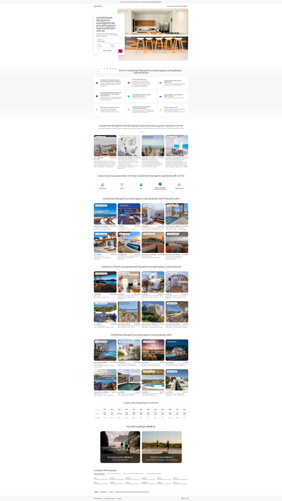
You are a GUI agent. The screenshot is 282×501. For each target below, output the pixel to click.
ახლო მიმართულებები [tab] (99, 473)
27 (107, 68)
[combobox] (109, 41)
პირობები (119, 498)
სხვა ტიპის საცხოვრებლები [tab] (113, 473)
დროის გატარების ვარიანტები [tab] (153, 473)
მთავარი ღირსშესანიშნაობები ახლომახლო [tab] (133, 473)
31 (98, 71)
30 (116, 68)
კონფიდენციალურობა (109, 498)
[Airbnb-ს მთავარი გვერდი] (97, 6)
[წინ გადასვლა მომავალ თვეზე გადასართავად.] (115, 50)
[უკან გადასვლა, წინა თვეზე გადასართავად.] (98, 50)
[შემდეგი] (144, 132)
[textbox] (102, 46)
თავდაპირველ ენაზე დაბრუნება (153, 2)
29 (113, 68)
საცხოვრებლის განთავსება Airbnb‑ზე (177, 6)
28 (110, 68)
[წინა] (138, 132)
